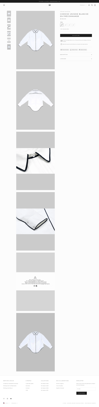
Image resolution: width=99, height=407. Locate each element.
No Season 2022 (44, 388)
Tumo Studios (59, 385)
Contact (27, 388)
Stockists (28, 385)
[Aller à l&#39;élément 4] (9, 33)
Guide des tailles (65, 29)
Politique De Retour (8, 388)
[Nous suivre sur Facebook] (4, 398)
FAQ (27, 390)
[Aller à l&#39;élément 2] (9, 20)
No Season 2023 (44, 385)
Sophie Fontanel (60, 388)
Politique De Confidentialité (9, 385)
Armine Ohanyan (65, 11)
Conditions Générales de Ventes (10, 383)
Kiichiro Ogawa (60, 383)
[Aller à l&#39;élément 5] (9, 40)
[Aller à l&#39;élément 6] (9, 47)
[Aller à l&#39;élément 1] (9, 13)
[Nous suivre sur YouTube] (11, 398)
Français (82, 5)
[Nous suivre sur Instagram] (7, 398)
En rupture (76, 35)
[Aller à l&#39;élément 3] (9, 27)
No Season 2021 (44, 390)
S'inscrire (81, 393)
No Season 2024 (45, 383)
